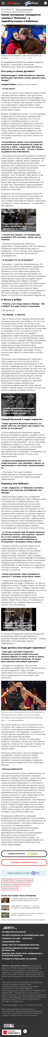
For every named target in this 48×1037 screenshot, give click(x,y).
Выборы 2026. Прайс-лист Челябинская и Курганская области (22, 955)
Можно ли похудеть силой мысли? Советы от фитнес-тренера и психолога (27, 914)
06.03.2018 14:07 (7, 9)
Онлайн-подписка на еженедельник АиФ (23, 935)
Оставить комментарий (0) (24, 862)
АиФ (30, 58)
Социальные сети (11, 942)
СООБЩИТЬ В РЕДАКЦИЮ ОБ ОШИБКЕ (19, 959)
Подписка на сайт (11, 938)
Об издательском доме (14, 932)
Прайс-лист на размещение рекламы (20, 945)
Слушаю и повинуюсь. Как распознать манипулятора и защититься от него (25, 899)
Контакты (27, 938)
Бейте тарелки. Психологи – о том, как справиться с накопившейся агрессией (25, 907)
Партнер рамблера (21, 1026)
